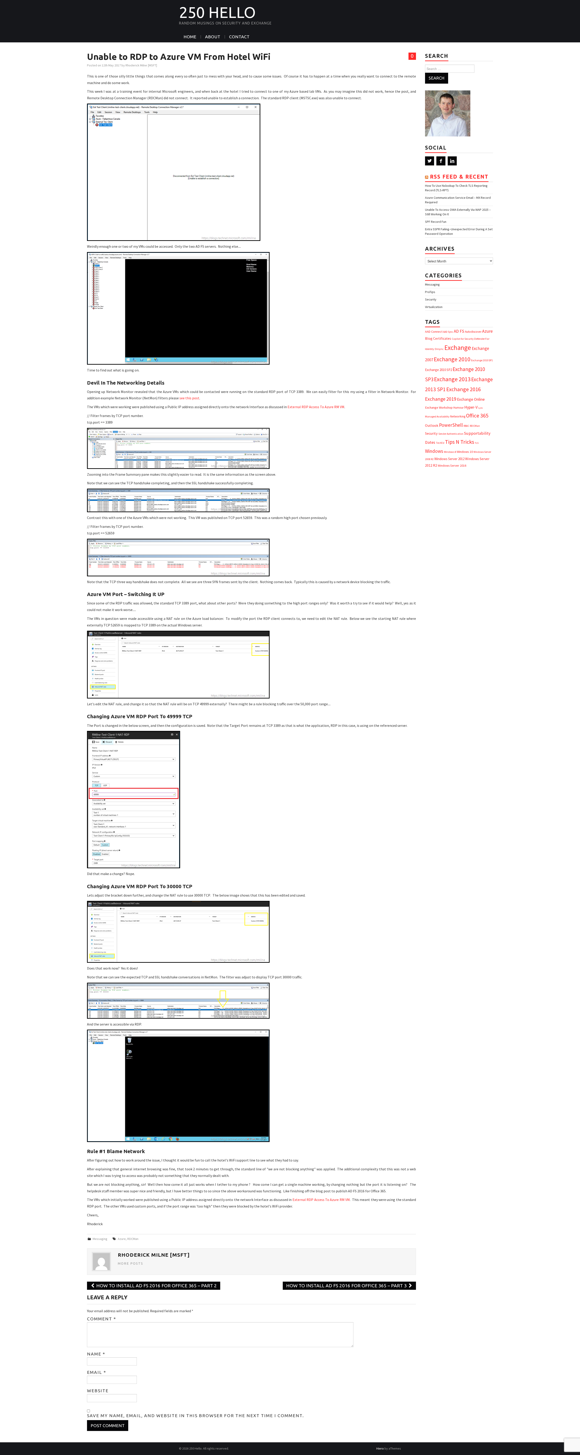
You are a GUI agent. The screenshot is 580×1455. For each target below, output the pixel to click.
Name (96, 1354)
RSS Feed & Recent (459, 176)
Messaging (100, 1239)
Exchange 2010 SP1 (482, 360)
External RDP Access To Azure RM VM (316, 407)
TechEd (440, 442)
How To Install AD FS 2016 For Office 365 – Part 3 (347, 1285)
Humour (458, 408)
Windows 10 (465, 452)
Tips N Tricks (459, 441)
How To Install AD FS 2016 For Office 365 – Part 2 (156, 1285)
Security (430, 299)
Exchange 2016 (463, 389)
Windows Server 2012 (449, 459)
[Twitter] (429, 160)
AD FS (459, 331)
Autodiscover (473, 332)
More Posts (130, 1263)
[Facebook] (440, 160)
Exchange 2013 (452, 379)
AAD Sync (448, 331)
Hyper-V (471, 407)
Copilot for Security (463, 338)
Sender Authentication (450, 433)
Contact (239, 36)
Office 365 (477, 415)
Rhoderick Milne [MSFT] (141, 65)
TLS (476, 442)
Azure (122, 1239)
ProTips (430, 292)
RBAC (466, 425)
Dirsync (439, 349)
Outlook (431, 425)
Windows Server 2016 (452, 465)
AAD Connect (433, 332)
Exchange (457, 347)
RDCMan (132, 1239)
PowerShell (451, 425)
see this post (189, 398)
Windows (434, 451)
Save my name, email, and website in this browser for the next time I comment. (195, 1415)
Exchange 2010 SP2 (438, 370)
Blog (429, 338)
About (212, 36)
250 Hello (217, 12)
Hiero (380, 1448)
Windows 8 (450, 451)
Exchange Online (471, 399)
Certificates (442, 338)
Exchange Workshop (439, 407)
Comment (101, 1319)
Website (98, 1390)
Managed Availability (437, 416)
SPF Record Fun (435, 222)
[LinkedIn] (452, 160)
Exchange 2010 (452, 359)
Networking (457, 416)
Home (190, 36)
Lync (480, 407)
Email (96, 1372)
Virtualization (433, 307)
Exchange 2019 (440, 399)
